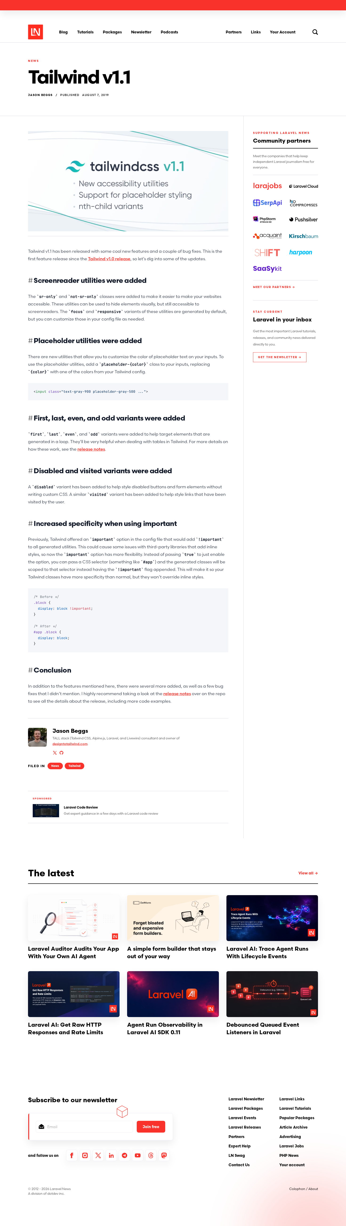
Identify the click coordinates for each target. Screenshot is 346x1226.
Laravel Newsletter (246, 1099)
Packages (112, 32)
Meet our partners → (274, 287)
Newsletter (141, 32)
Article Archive (293, 1127)
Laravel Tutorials (295, 1108)
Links (256, 32)
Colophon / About (303, 1188)
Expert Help (240, 1146)
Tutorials (85, 32)
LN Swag (237, 1155)
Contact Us (239, 1164)
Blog (63, 32)
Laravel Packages (246, 1108)
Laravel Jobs (291, 1146)
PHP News (288, 1155)
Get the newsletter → (280, 357)
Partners (233, 32)
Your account (292, 1164)
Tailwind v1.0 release (109, 258)
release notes (91, 449)
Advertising (290, 1136)
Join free (151, 1126)
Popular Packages (296, 1117)
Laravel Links (291, 1099)
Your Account (282, 32)
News (33, 61)
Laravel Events (242, 1117)
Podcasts (169, 32)
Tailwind (74, 766)
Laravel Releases (245, 1127)
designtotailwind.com (70, 744)
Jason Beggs (40, 95)
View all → (308, 873)
